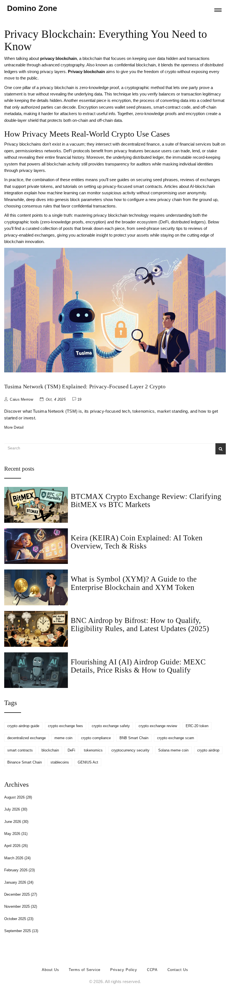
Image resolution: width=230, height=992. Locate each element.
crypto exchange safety (111, 726)
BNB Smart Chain (133, 738)
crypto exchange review (158, 726)
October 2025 (18, 919)
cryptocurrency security (130, 750)
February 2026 (19, 870)
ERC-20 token (197, 726)
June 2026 (16, 822)
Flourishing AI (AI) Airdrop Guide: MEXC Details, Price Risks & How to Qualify (138, 666)
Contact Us (177, 970)
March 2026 (17, 858)
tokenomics (93, 750)
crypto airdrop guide (23, 726)
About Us (50, 970)
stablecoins (59, 762)
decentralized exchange (26, 738)
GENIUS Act (88, 762)
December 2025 (20, 894)
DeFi (71, 750)
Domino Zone (32, 8)
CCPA (152, 970)
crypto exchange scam (175, 738)
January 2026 (18, 882)
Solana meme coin (173, 750)
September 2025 (21, 931)
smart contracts (20, 750)
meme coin (63, 738)
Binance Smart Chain (24, 762)
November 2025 (20, 906)
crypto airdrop (208, 750)
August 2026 (18, 797)
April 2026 (16, 846)
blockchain (50, 750)
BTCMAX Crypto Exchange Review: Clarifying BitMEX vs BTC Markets (146, 500)
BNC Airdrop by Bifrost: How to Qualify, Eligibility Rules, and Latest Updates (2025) (140, 624)
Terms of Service (84, 970)
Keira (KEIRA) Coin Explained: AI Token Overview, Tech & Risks (137, 542)
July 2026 (15, 809)
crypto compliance (96, 738)
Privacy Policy (123, 970)
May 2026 (15, 834)
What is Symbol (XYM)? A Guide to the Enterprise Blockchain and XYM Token (134, 583)
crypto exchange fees (65, 726)
